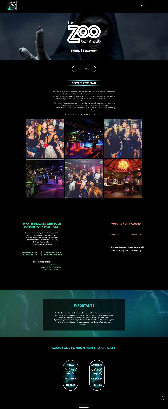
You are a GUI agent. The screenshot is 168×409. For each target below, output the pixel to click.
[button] (45, 138)
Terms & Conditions (84, 407)
